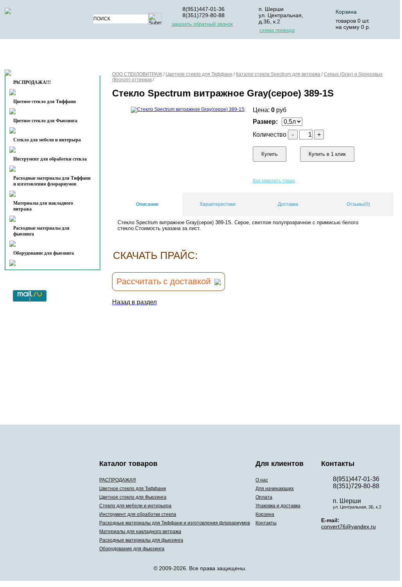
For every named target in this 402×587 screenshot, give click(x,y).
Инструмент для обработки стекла (50, 159)
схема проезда (277, 30)
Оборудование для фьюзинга (43, 253)
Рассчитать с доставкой (163, 281)
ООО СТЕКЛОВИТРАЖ (137, 74)
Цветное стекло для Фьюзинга (45, 120)
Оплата (215, 56)
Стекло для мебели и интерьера (47, 140)
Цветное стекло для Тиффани (44, 101)
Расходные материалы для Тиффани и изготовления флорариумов (52, 181)
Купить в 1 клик (327, 154)
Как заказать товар (274, 181)
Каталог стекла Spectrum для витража (278, 74)
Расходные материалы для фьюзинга (41, 231)
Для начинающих (162, 56)
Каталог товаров (49, 56)
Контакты (36, 74)
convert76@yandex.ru (348, 526)
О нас (113, 56)
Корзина (346, 12)
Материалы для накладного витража (43, 206)
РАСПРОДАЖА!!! (117, 480)
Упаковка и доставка (275, 56)
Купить (269, 154)
